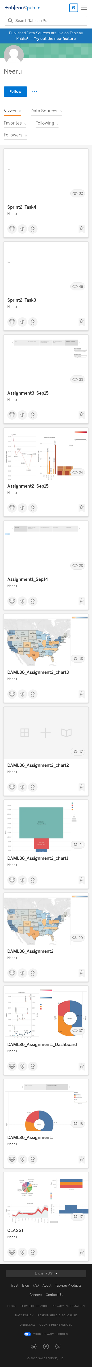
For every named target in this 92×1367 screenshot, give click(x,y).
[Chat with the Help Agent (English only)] (73, 8)
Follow (15, 91)
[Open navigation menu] (84, 8)
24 (81, 473)
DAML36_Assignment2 (30, 951)
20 (81, 938)
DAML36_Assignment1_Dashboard (42, 1044)
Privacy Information (68, 1306)
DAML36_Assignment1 (30, 1137)
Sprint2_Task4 (21, 207)
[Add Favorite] (82, 229)
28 (81, 566)
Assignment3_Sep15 (28, 393)
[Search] (9, 21)
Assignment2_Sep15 (28, 486)
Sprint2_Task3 (21, 300)
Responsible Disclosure (57, 1315)
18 (81, 659)
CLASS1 (15, 1230)
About (46, 1286)
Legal (12, 1306)
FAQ (36, 1286)
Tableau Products (68, 1286)
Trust (14, 1286)
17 (81, 752)
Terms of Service (34, 1306)
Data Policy (24, 1315)
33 (81, 380)
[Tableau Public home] (22, 8)
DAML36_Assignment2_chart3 (38, 672)
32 (81, 194)
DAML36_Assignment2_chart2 (38, 765)
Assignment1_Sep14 (27, 579)
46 (81, 287)
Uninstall (28, 1324)
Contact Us (54, 1295)
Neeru (12, 214)
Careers (35, 1295)
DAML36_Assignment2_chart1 (37, 858)
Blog (25, 1286)
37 (81, 1031)
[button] (34, 1346)
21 (81, 845)
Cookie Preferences (55, 1324)
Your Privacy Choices (50, 1334)
